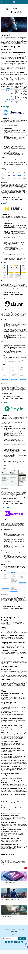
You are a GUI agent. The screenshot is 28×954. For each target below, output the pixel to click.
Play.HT (8, 96)
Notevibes (8, 99)
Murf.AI (8, 90)
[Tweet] (22, 868)
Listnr (8, 93)
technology (10, 5)
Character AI (15, 737)
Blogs (5, 5)
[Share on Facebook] (20, 868)
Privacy (13, 934)
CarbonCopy (8, 101)
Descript (8, 88)
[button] (1, 2)
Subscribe (22, 938)
